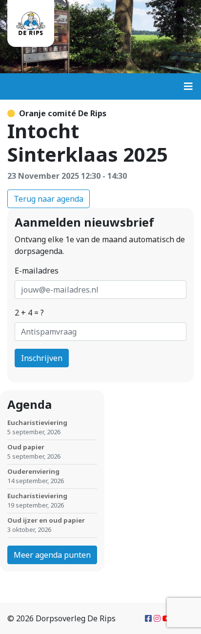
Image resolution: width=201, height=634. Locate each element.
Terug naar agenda (48, 198)
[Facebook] (148, 618)
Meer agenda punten (52, 554)
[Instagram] (157, 618)
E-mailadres (37, 270)
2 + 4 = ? (29, 312)
